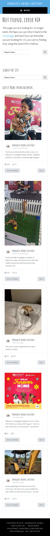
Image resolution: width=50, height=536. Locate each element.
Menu (27, 10)
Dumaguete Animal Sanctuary (25, 4)
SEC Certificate (32, 531)
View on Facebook (12, 170)
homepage (8, 36)
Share (41, 170)
